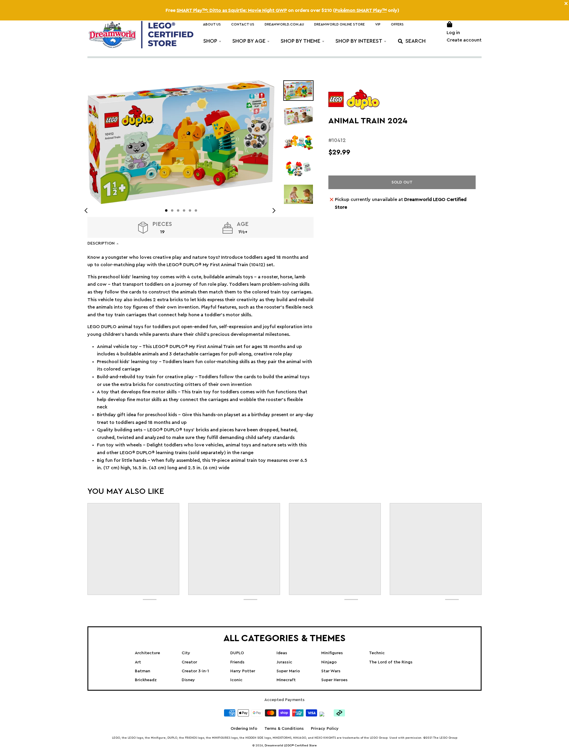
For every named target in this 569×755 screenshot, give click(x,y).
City (186, 653)
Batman (142, 671)
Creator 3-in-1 (195, 671)
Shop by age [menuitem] (249, 41)
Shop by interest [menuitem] (358, 41)
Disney (188, 680)
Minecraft (286, 680)
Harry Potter (242, 671)
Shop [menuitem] (210, 41)
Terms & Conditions (284, 729)
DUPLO (237, 653)
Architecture (147, 653)
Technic (377, 653)
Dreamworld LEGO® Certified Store (291, 745)
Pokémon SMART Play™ (361, 10)
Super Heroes (334, 680)
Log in (453, 32)
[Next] (273, 210)
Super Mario (288, 671)
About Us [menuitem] (212, 24)
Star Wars (331, 671)
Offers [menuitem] (397, 24)
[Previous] (86, 210)
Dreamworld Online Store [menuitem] (339, 24)
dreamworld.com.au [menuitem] (284, 24)
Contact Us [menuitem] (242, 24)
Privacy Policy (325, 729)
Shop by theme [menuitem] (300, 41)
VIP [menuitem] (378, 24)
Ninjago (329, 662)
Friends (237, 662)
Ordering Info (244, 729)
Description (101, 243)
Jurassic (284, 662)
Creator (189, 662)
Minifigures (332, 653)
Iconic (236, 680)
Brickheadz (146, 680)
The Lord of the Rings (391, 662)
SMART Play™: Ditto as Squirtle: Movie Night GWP (232, 10)
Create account (464, 40)
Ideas (281, 653)
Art (138, 662)
